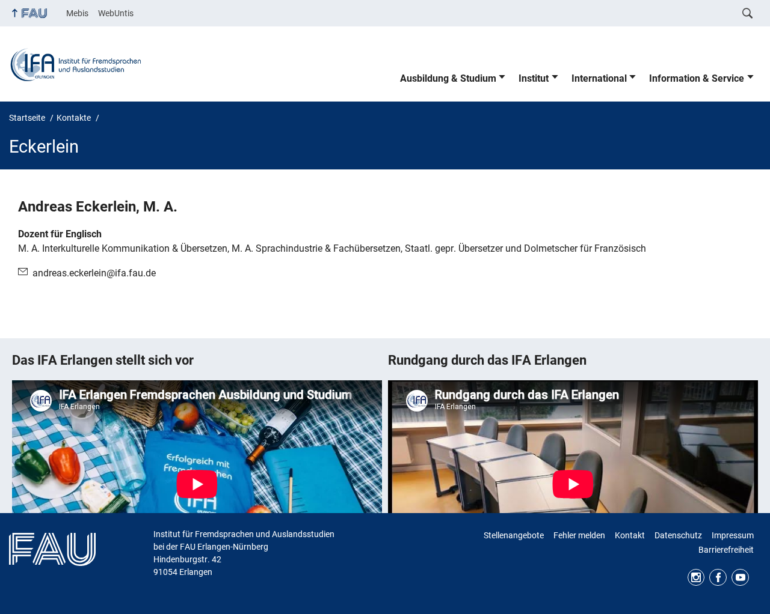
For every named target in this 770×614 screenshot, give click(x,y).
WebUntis (116, 13)
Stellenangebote (514, 535)
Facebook (718, 577)
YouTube (740, 577)
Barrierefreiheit (726, 550)
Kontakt (630, 535)
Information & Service (696, 78)
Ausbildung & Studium (448, 78)
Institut (534, 78)
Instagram (696, 577)
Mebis (77, 13)
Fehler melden (579, 535)
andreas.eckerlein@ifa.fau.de (94, 273)
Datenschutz (678, 535)
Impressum (733, 535)
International (599, 78)
